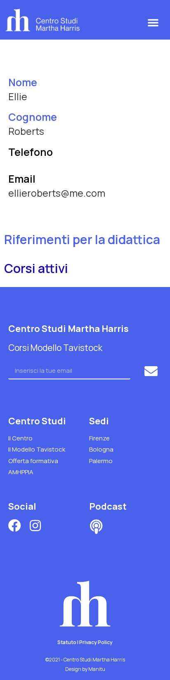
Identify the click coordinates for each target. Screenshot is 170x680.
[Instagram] (35, 525)
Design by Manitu (85, 669)
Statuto (66, 642)
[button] (153, 22)
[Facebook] (14, 525)
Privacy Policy (96, 642)
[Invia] (152, 371)
